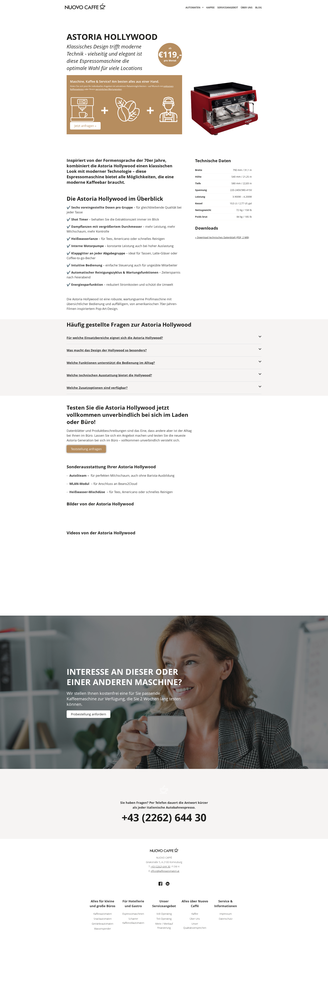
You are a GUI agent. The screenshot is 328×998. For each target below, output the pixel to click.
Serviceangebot (227, 7)
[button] (164, 338)
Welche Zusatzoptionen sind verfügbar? (97, 388)
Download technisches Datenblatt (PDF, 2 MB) (223, 237)
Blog (258, 7)
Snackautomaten (103, 918)
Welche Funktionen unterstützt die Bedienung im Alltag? (111, 363)
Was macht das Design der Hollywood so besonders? (107, 350)
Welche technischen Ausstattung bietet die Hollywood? (109, 375)
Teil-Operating (164, 918)
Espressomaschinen (133, 913)
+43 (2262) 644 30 (164, 817)
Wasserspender (102, 928)
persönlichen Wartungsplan (108, 89)
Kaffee (210, 7)
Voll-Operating (164, 913)
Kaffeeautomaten (102, 913)
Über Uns (246, 7)
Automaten (193, 7)
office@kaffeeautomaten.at (165, 871)
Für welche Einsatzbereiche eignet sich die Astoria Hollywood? (115, 338)
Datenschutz (225, 918)
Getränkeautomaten (102, 923)
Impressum (226, 913)
